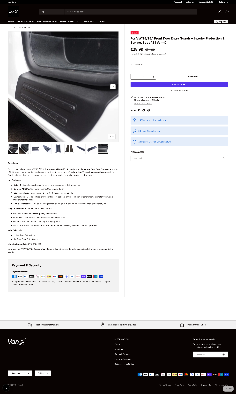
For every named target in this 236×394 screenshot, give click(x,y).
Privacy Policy (179, 385)
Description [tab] (13, 163)
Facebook (178, 2)
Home (10, 28)
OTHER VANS (87, 21)
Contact (118, 344)
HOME (11, 21)
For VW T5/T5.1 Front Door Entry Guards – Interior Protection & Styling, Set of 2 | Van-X (29, 28)
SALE (102, 21)
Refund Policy (192, 385)
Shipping (144, 54)
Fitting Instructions (122, 359)
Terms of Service (165, 385)
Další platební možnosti (179, 90)
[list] (63, 87)
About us (118, 349)
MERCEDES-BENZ (45, 21)
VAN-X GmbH (18, 385)
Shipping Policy (206, 385)
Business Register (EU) (124, 364)
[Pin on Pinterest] (148, 110)
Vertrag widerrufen (221, 385)
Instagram (190, 2)
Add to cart (193, 76)
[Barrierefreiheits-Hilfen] (6, 388)
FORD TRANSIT (67, 21)
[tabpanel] (63, 210)
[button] (226, 11)
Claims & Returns (122, 354)
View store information (143, 103)
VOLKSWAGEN (24, 21)
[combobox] (118, 11)
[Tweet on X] (138, 110)
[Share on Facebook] (143, 110)
